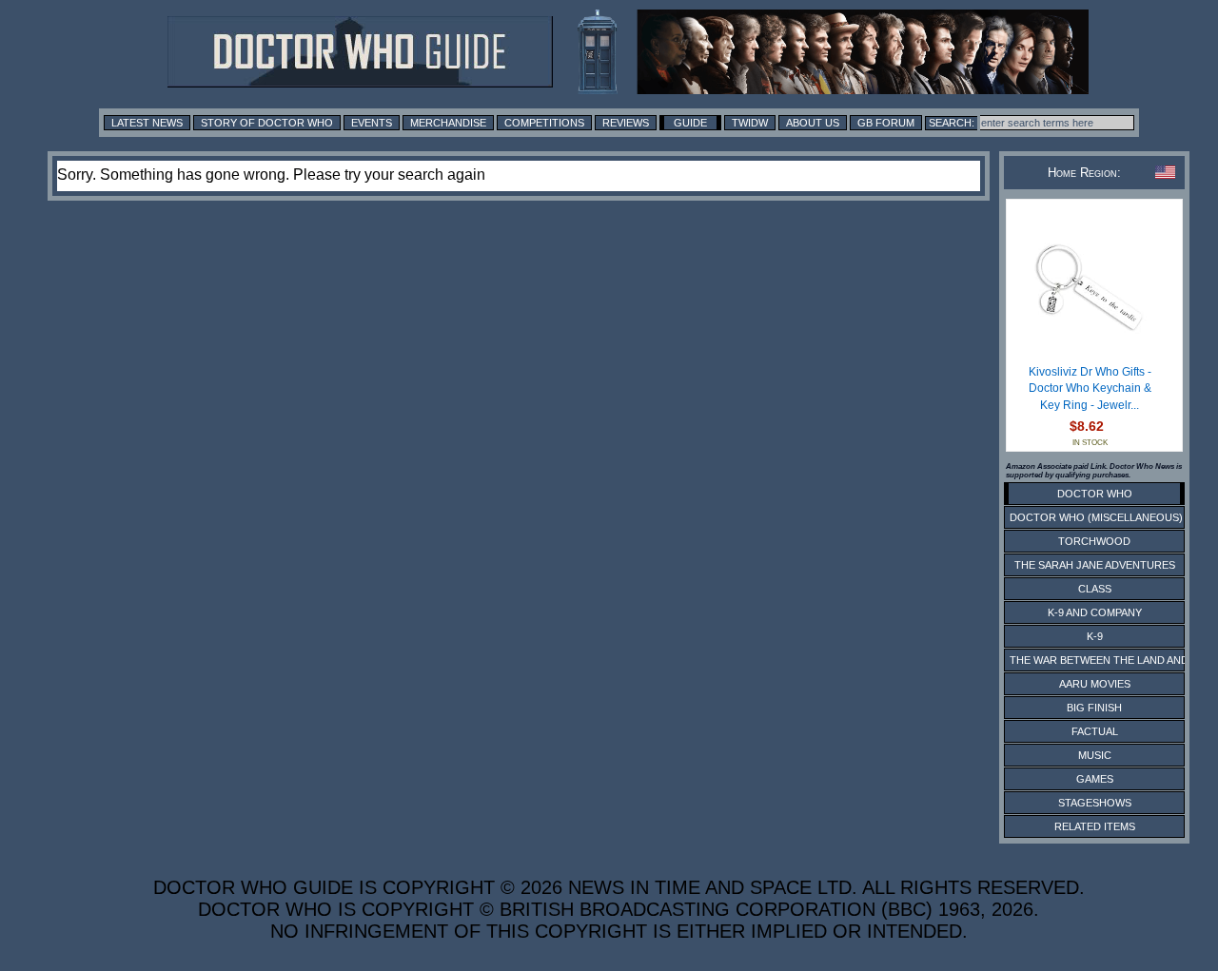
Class (1094, 588)
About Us (812, 122)
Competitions (544, 122)
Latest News (147, 122)
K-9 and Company (1095, 612)
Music (1094, 755)
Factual (1094, 731)
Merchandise (448, 122)
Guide (690, 122)
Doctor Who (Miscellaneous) (1096, 517)
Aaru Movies (1094, 683)
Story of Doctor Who (267, 122)
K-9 (1095, 636)
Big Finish (1094, 707)
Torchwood (1094, 541)
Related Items (1094, 826)
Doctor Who (1094, 493)
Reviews (625, 122)
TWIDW (750, 122)
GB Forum (885, 122)
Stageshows (1094, 802)
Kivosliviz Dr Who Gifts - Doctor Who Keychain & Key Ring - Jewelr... (1090, 388)
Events (371, 122)
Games (1094, 779)
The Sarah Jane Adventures (1094, 565)
